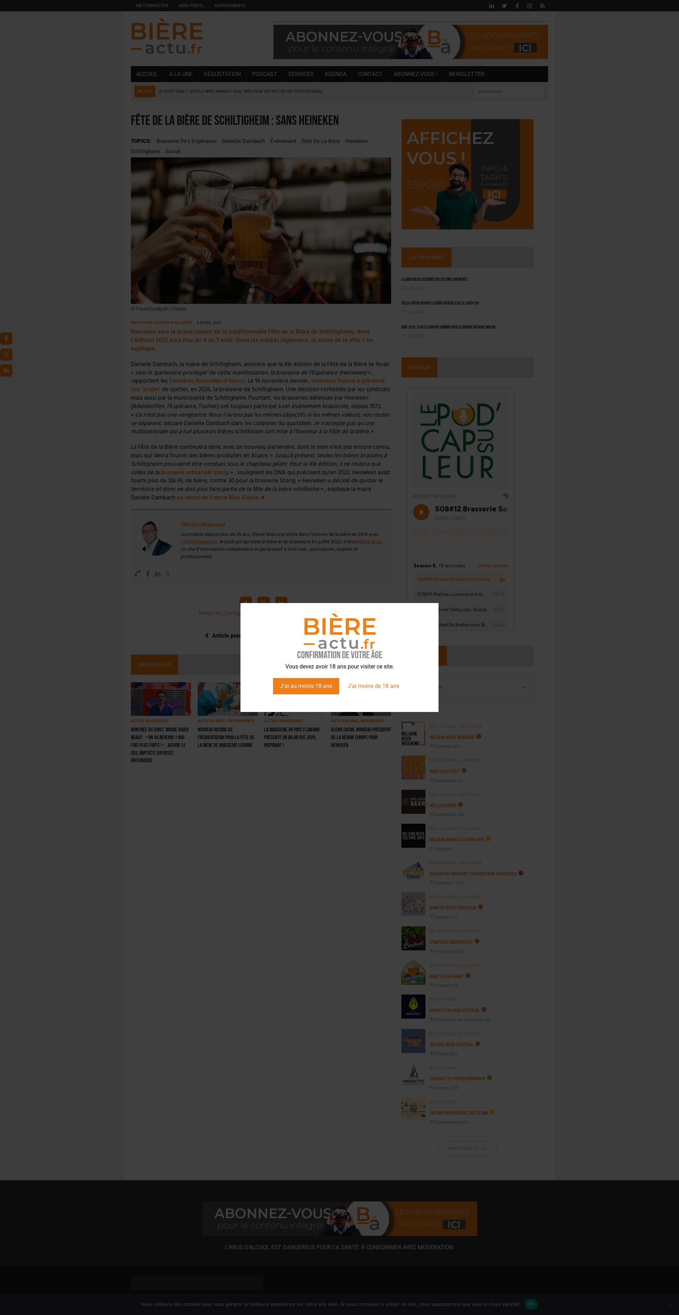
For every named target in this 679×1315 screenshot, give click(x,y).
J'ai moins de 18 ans (373, 686)
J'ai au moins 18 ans (306, 686)
